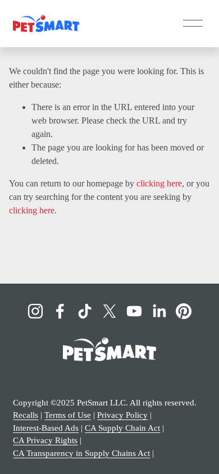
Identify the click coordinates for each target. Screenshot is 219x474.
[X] (109, 311)
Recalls (25, 415)
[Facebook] (60, 311)
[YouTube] (134, 311)
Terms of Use (67, 415)
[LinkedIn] (159, 311)
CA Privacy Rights (45, 440)
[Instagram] (35, 311)
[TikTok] (85, 311)
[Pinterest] (183, 311)
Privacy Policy (122, 415)
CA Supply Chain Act (122, 427)
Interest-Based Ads (46, 427)
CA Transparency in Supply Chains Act (81, 453)
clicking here (159, 183)
